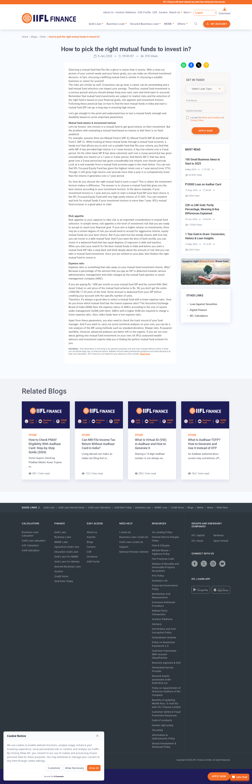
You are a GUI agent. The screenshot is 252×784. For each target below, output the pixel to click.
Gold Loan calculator (34, 540)
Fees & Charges (161, 545)
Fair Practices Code (163, 558)
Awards (91, 537)
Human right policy (162, 725)
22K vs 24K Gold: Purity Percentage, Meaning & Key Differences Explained (202, 209)
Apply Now (219, 776)
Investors (92, 556)
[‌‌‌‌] (195, 24)
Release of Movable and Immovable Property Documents (165, 567)
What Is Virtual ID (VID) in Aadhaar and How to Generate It (150, 444)
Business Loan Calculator (30, 534)
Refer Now (222, 507)
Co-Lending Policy (162, 532)
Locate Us (125, 532)
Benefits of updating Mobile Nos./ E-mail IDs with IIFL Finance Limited (166, 703)
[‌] (183, 65)
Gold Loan (49, 507)
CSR (154, 12)
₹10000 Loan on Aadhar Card (203, 184)
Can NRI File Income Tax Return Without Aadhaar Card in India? (98, 444)
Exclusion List (160, 580)
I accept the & (207, 117)
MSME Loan (160, 507)
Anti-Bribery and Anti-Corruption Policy (164, 631)
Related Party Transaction (159, 612)
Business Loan (143, 507)
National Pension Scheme (133, 551)
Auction (58, 571)
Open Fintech (221, 540)
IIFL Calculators (199, 315)
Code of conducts (162, 720)
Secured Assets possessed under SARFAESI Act (161, 679)
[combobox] (205, 89)
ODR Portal (93, 561)
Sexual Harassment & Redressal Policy (164, 745)
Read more (145, 354)
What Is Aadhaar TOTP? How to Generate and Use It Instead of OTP (204, 444)
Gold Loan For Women (67, 561)
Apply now (206, 130)
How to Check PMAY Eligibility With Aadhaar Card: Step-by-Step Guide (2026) (45, 446)
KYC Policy (158, 575)
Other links (194, 295)
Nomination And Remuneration (161, 596)
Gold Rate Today (123, 507)
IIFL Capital (198, 535)
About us (92, 532)
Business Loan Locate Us (133, 537)
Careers (163, 12)
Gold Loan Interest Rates (71, 507)
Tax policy (157, 730)
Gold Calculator (31, 550)
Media (200, 507)
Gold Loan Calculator (99, 507)
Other (33, 435)
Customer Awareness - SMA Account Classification (165, 654)
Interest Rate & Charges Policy (165, 539)
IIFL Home (197, 540)
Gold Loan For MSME (66, 556)
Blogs (190, 507)
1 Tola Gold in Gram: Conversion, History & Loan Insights (205, 236)
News (210, 507)
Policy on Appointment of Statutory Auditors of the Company (166, 691)
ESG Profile (144, 12)
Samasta (218, 535)
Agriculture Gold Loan (66, 546)
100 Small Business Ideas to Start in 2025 (202, 161)
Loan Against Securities (203, 304)
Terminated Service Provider (162, 669)
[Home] (49, 18)
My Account (219, 23)
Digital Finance (198, 310)
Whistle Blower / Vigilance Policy (161, 552)
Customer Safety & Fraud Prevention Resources (166, 713)
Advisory (157, 624)
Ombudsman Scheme (164, 637)
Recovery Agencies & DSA (166, 662)
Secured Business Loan (67, 566)
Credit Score (177, 507)
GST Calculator (30, 545)
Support (124, 546)
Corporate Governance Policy (165, 587)
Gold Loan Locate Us (131, 542)
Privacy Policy (196, 120)
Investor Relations (125, 12)
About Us (108, 12)
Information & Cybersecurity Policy (163, 737)
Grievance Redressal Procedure (163, 604)
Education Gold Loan (66, 551)
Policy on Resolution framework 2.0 (163, 644)
